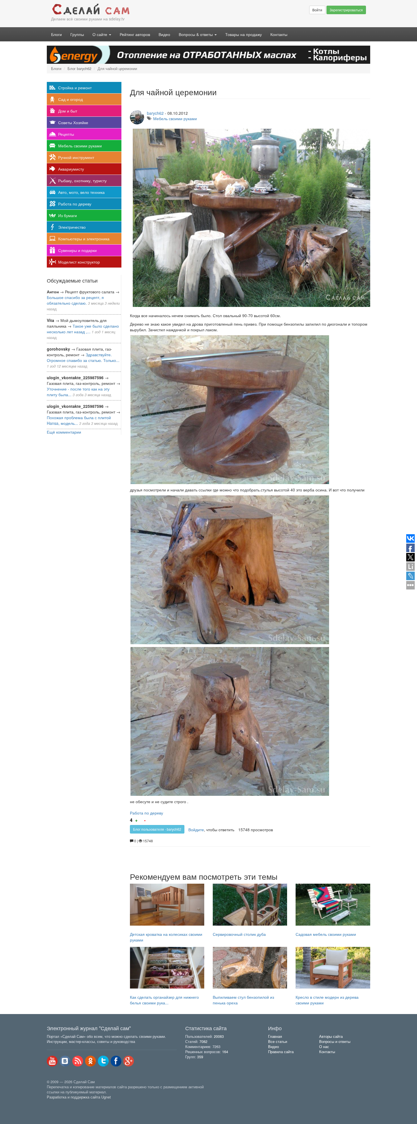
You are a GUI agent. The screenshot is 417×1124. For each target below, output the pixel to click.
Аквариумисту (71, 169)
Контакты (278, 34)
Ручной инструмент (76, 157)
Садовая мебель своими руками (326, 934)
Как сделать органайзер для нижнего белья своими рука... (164, 1000)
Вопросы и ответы (334, 1041)
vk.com (65, 1061)
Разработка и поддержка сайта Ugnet (79, 1097)
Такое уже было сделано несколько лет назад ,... (83, 328)
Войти (317, 9)
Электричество (72, 227)
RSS (77, 1061)
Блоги (56, 34)
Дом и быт (67, 111)
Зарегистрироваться (346, 9)
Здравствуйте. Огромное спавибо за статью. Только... (83, 357)
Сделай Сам (127, 9)
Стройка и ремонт (75, 87)
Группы (77, 34)
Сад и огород (70, 99)
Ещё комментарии (64, 432)
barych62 (155, 113)
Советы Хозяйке (73, 122)
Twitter (103, 1061)
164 (225, 1051)
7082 (203, 1041)
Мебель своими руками (80, 146)
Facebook (116, 1061)
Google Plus (128, 1061)
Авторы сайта (331, 1036)
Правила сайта (281, 1051)
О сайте (100, 34)
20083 (219, 1036)
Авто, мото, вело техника (81, 192)
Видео (164, 34)
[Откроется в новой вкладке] (59, 1103)
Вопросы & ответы (196, 34)
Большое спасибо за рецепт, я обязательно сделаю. (75, 300)
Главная (275, 1036)
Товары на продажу (243, 34)
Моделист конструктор (79, 262)
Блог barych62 (79, 68)
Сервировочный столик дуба (239, 934)
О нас (324, 1046)
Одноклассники (90, 1061)
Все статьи (277, 1041)
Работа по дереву (74, 204)
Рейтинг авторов (135, 34)
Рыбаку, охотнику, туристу (82, 180)
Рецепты (66, 134)
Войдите (196, 829)
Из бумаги (67, 215)
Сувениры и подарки (77, 250)
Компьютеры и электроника (83, 238)
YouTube (52, 1061)
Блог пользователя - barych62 (157, 829)
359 (200, 1056)
